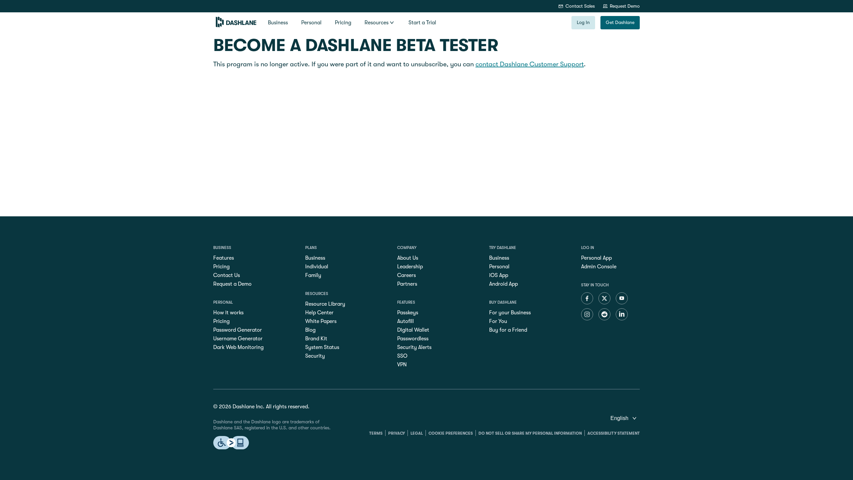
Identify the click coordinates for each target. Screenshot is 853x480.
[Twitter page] (604, 299)
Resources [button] (377, 23)
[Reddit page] (604, 315)
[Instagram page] (587, 315)
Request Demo (625, 6)
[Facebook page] (587, 299)
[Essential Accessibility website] (231, 443)
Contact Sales (580, 6)
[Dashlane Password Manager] (236, 25)
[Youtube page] (622, 299)
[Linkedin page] (622, 315)
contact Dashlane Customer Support (529, 64)
